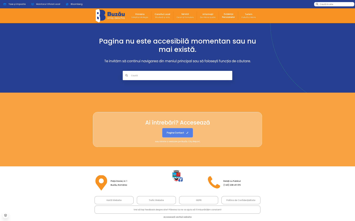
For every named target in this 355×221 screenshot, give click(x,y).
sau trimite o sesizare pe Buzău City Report (177, 141)
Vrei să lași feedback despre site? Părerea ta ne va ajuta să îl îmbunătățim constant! (177, 209)
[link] (177, 176)
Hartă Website (114, 200)
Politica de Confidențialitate (240, 200)
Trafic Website (156, 200)
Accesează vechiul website (177, 216)
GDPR (198, 200)
